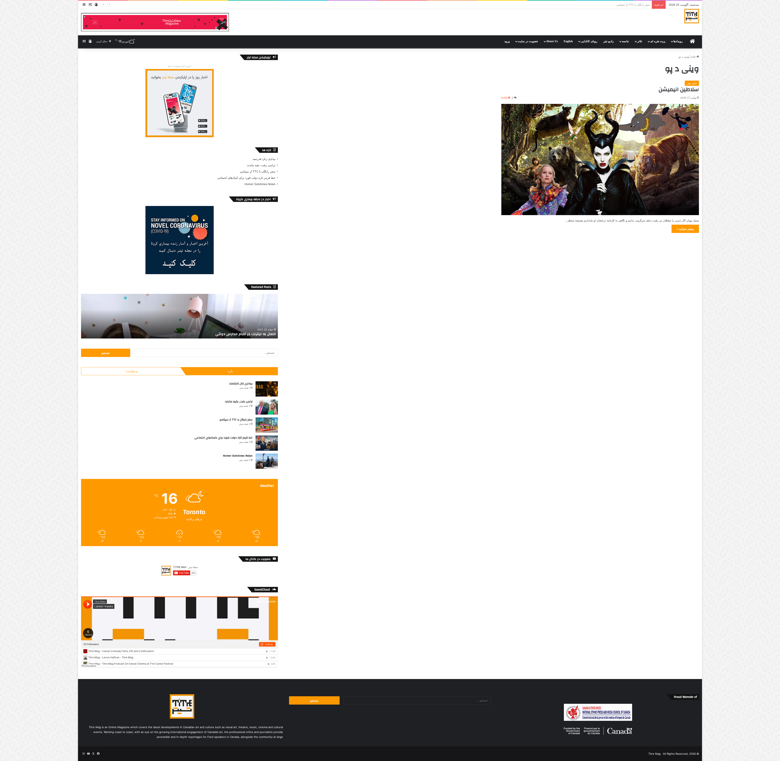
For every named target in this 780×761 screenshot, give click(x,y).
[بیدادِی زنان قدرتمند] (267, 389)
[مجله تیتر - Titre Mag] (691, 16)
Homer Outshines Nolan (634, 4)
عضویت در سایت (528, 41)
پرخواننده (132, 371)
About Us (552, 41)
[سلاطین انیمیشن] (600, 159)
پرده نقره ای (657, 41)
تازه (230, 371)
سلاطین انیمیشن (679, 89)
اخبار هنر (692, 83)
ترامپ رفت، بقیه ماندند (261, 165)
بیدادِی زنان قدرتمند (263, 159)
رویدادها (678, 41)
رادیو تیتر (608, 41)
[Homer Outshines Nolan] (267, 461)
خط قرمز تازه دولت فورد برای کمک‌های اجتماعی (246, 177)
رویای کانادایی (589, 41)
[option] (179, 316)
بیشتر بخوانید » (685, 229)
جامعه (625, 41)
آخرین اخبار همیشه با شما (179, 66)
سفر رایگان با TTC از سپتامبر (257, 171)
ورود (507, 41)
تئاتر (639, 41)
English (568, 41)
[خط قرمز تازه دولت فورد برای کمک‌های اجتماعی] (267, 443)
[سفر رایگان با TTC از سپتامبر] (267, 425)
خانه (694, 56)
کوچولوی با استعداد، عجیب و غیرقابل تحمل (241, 334)
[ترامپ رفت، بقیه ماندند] (267, 407)
